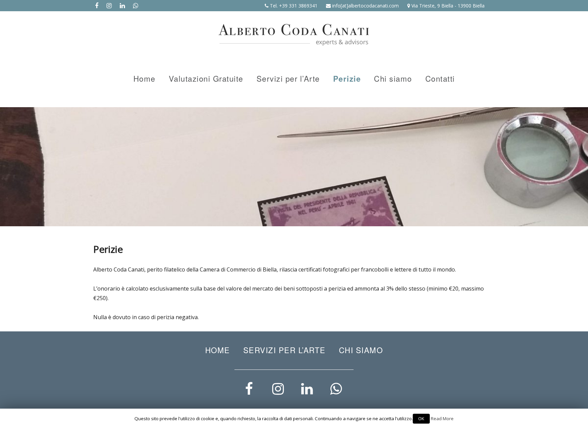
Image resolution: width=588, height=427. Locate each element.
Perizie (347, 78)
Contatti (440, 78)
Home (144, 78)
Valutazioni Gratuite (206, 78)
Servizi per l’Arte (288, 78)
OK (421, 418)
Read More (442, 418)
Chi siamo (393, 78)
